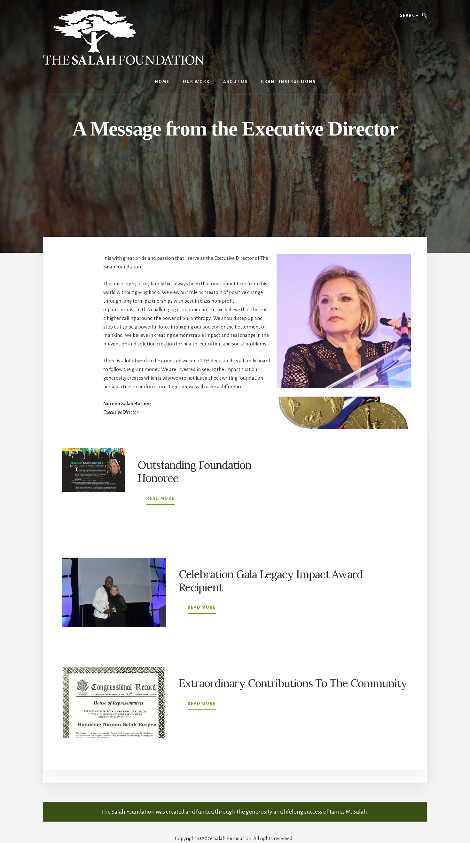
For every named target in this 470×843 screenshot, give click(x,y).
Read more (160, 500)
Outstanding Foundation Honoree (194, 471)
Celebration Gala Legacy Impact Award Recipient (271, 580)
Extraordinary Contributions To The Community (293, 683)
